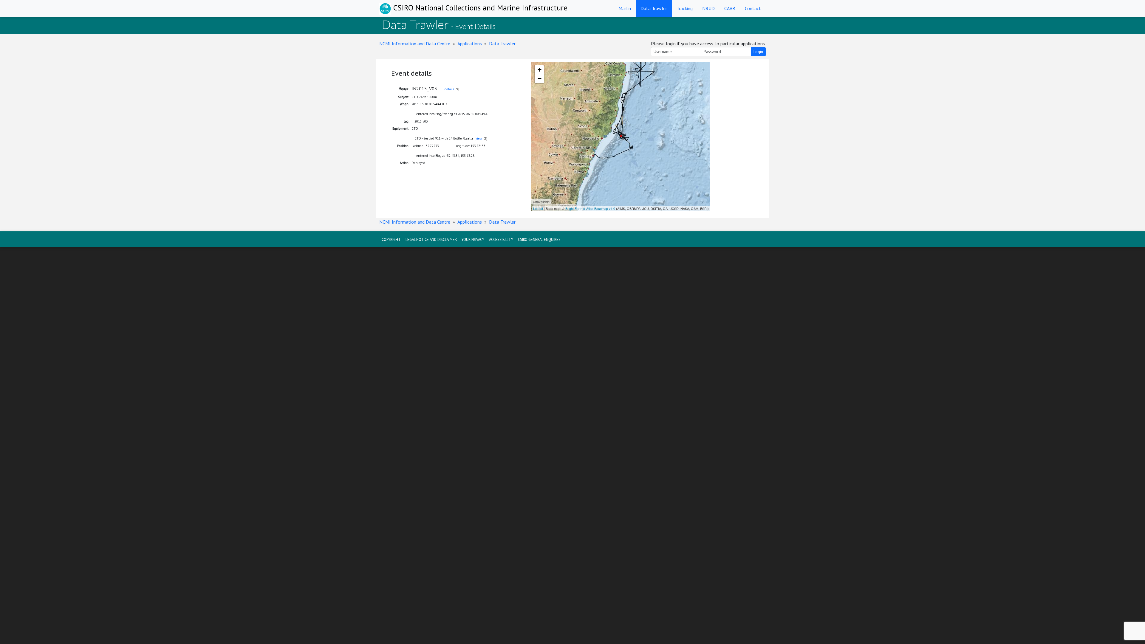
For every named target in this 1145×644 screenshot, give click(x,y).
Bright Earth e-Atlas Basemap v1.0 (590, 208)
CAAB (729, 8)
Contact (753, 8)
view (479, 138)
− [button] (539, 78)
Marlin (624, 8)
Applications (469, 44)
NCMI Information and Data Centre (414, 44)
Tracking (685, 8)
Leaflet (538, 208)
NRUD (708, 8)
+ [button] (539, 69)
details (449, 89)
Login (758, 51)
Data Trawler (653, 8)
